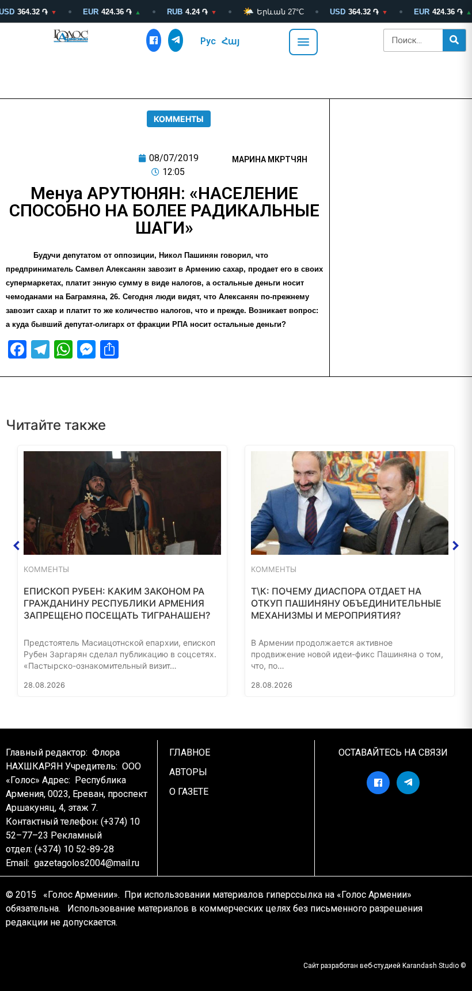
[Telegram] (175, 40)
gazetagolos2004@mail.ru (86, 862)
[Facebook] (153, 40)
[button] (17, 546)
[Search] (454, 40)
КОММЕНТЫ (179, 119)
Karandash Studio (430, 966)
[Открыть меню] (303, 42)
